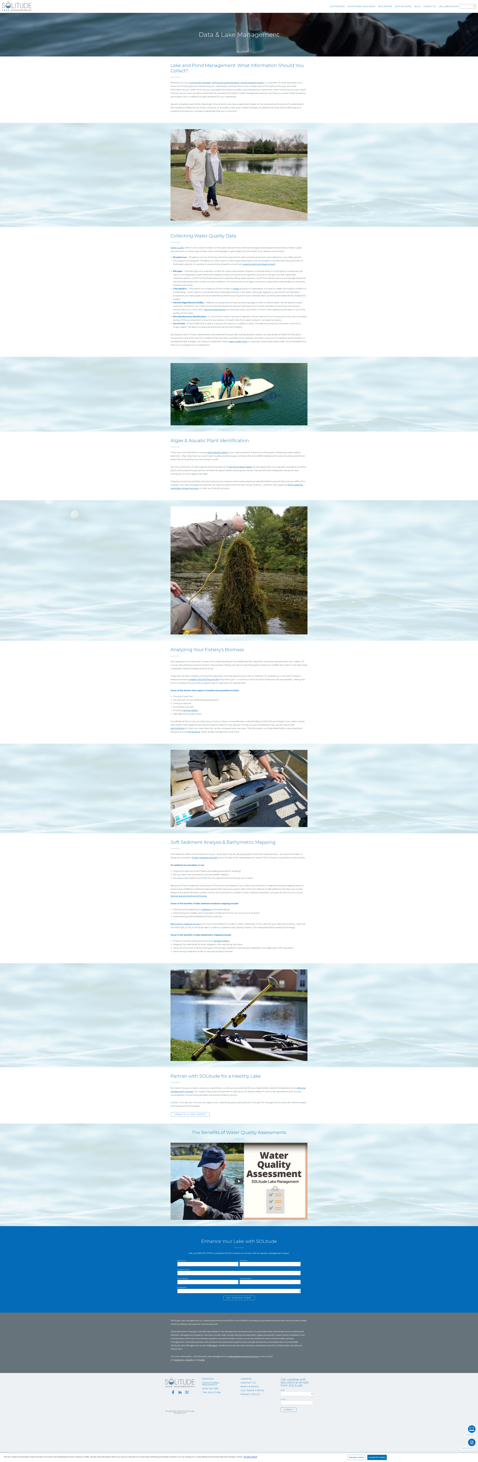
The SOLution (211, 1393)
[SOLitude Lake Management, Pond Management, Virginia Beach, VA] (239, 1419)
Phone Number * (246, 1278)
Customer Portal (253, 1391)
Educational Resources (211, 1384)
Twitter (201, 1360)
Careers (246, 1379)
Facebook (178, 1360)
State (282, 1390)
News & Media (250, 1387)
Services (208, 1379)
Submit (288, 1410)
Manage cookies (356, 1457)
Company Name (183, 1269)
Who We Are (210, 1389)
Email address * (182, 1278)
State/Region (182, 1287)
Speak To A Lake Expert (190, 1114)
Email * (283, 1399)
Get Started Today (239, 1298)
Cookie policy (250, 1457)
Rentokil (212, 1345)
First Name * (181, 1260)
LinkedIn (188, 1360)
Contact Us (248, 1383)
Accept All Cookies (377, 1457)
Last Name (243, 1260)
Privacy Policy (250, 1394)
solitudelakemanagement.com (243, 1356)
